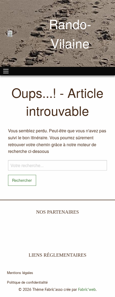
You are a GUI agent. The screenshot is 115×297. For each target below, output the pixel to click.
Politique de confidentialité (27, 282)
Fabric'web (87, 290)
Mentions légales (20, 272)
